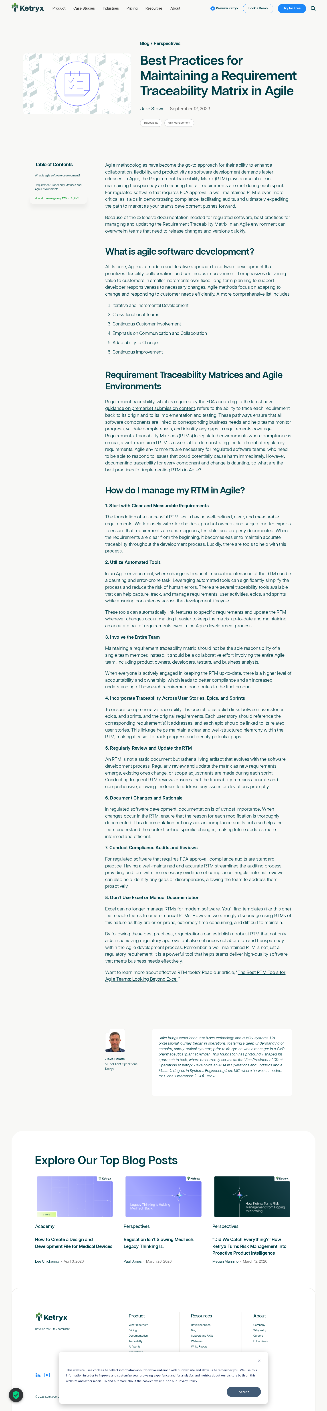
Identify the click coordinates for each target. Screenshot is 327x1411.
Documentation (138, 1335)
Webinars (196, 1341)
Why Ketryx (260, 1330)
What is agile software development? (58, 175)
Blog (144, 43)
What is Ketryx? (138, 1325)
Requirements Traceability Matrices (141, 436)
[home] (28, 8)
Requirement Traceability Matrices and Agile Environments (58, 187)
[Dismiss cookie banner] (259, 1361)
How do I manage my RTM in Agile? (57, 198)
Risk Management (179, 122)
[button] (59, 8)
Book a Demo (258, 8)
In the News (260, 1341)
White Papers (199, 1346)
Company (259, 1325)
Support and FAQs (202, 1335)
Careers (258, 1335)
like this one (277, 909)
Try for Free (292, 8)
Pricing (132, 8)
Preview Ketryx (227, 8)
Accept (244, 1392)
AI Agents (134, 1346)
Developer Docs (200, 1325)
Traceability (151, 122)
